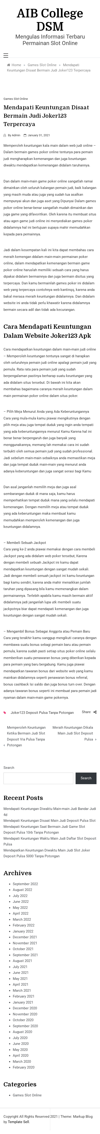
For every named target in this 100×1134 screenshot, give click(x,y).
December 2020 (25, 1008)
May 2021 (20, 979)
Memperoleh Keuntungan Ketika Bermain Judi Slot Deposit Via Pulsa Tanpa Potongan (26, 736)
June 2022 (21, 902)
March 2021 (22, 990)
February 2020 (23, 1067)
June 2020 (21, 1044)
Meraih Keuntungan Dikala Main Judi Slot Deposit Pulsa (73, 733)
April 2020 (20, 1055)
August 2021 (22, 961)
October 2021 (23, 949)
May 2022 (20, 908)
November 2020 (25, 1014)
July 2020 (20, 1038)
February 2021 (23, 996)
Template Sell (18, 1122)
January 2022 (23, 931)
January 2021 (23, 1002)
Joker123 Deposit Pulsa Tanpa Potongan (42, 713)
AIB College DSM (50, 20)
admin (16, 135)
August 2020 (22, 1032)
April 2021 (20, 984)
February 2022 (23, 925)
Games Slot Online (15, 99)
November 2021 (25, 943)
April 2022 (20, 913)
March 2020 (22, 1061)
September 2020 (25, 1026)
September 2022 (25, 884)
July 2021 (20, 967)
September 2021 (25, 955)
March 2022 (22, 919)
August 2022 (22, 890)
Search (8, 768)
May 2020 (20, 1050)
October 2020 (23, 1020)
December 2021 (25, 937)
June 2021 (21, 973)
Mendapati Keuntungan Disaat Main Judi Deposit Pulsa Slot (49, 821)
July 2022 (20, 896)
